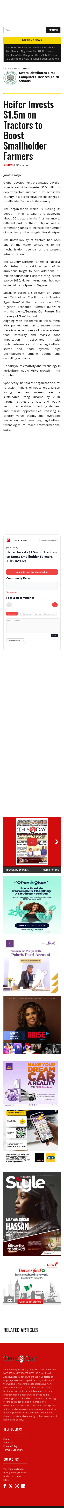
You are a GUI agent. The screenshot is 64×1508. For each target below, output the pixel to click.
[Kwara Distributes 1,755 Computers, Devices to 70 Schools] (10, 78)
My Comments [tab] (25, 614)
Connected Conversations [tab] (45, 614)
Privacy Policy (10, 1446)
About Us (8, 1442)
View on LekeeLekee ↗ (48, 540)
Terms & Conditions (13, 1449)
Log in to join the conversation (32, 572)
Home (6, 1438)
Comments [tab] (12, 614)
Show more (11, 592)
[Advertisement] (32, 510)
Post (54, 636)
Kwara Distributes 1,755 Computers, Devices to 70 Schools (39, 77)
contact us (20, 1476)
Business (8, 165)
